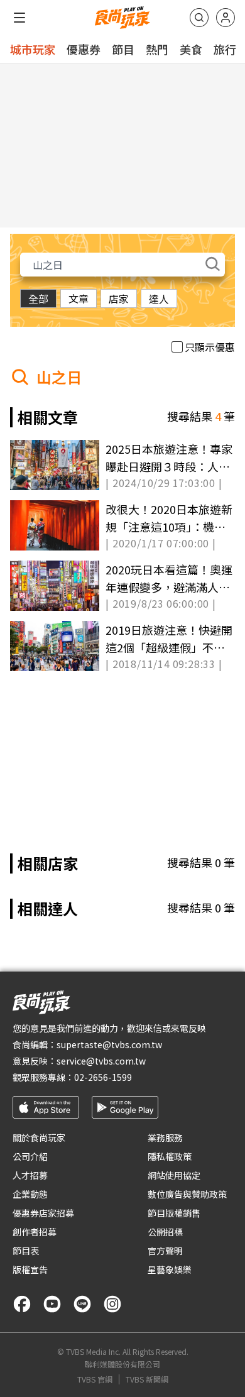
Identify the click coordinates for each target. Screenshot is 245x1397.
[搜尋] (199, 17)
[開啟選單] (19, 17)
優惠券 (84, 49)
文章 (78, 298)
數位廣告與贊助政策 (187, 1194)
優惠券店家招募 (43, 1213)
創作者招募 (35, 1231)
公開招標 (165, 1231)
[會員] (225, 17)
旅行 (225, 49)
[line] (82, 1304)
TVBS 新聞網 (147, 1379)
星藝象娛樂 (170, 1269)
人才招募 (30, 1175)
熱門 (157, 49)
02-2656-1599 (103, 1077)
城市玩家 (32, 49)
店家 (119, 298)
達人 (159, 298)
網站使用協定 (174, 1175)
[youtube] (52, 1304)
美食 (191, 49)
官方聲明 (165, 1250)
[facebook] (22, 1304)
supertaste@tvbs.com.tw (109, 1044)
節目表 (26, 1250)
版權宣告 (30, 1269)
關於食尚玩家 (39, 1137)
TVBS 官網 (94, 1379)
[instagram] (112, 1304)
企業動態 (30, 1194)
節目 (123, 49)
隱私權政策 (170, 1156)
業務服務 (165, 1137)
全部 (38, 298)
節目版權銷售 (174, 1213)
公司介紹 (30, 1156)
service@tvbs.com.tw (101, 1061)
